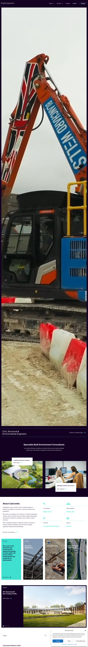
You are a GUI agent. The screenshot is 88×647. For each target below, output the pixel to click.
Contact (75, 644)
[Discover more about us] (17, 532)
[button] (85, 630)
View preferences (80, 641)
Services (59, 3)
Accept (58, 641)
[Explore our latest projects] (85, 432)
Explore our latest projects (76, 432)
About (50, 3)
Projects (68, 3)
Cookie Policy (64, 644)
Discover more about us (9, 532)
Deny (69, 641)
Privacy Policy (70, 644)
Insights (75, 3)
